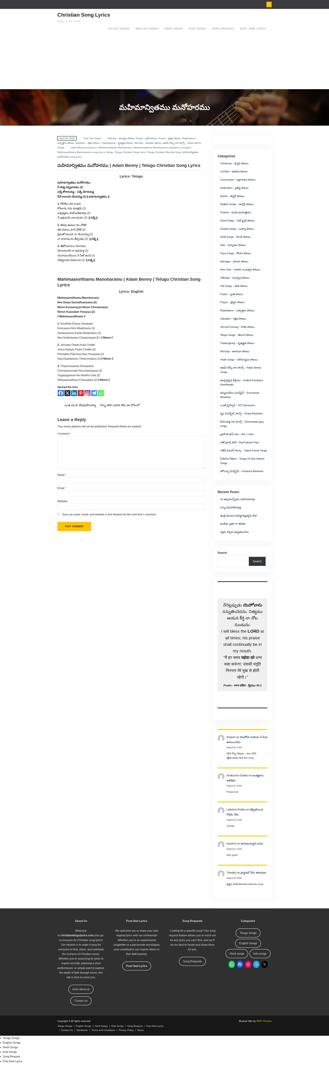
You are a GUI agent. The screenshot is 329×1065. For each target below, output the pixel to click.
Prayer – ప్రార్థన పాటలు (232, 302)
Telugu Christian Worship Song (164, 152)
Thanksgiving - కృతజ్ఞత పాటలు (117, 143)
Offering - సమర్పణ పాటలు (121, 138)
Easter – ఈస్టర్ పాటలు (232, 196)
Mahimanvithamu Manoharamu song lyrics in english (162, 147)
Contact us (81, 1000)
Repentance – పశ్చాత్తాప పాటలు (237, 310)
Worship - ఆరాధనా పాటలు (147, 143)
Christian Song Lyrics (83, 15)
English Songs (147, 28)
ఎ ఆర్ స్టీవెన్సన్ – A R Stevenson (237, 405)
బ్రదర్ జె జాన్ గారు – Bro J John (237, 434)
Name (61, 474)
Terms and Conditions (103, 1030)
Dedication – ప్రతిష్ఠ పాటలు (234, 187)
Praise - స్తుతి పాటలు (146, 138)
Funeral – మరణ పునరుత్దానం (235, 212)
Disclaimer (82, 1030)
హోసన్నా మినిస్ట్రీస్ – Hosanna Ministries (242, 471)
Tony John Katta (92, 138)
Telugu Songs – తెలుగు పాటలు (236, 334)
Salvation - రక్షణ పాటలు (87, 143)
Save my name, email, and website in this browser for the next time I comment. (109, 514)
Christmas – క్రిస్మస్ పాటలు (234, 163)
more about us (81, 989)
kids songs (259, 953)
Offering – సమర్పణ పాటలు (234, 277)
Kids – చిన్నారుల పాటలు (233, 245)
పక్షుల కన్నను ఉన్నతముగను (234, 531)
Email (61, 488)
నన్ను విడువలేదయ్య (230, 507)
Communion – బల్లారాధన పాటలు (237, 179)
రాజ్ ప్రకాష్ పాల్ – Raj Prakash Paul (239, 442)
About (140, 1030)
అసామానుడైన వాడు (252, 843)
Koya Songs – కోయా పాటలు (235, 253)
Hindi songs (237, 953)
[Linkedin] (74, 393)
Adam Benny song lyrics (84, 147)
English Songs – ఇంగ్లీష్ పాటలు (237, 204)
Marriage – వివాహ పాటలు (234, 261)
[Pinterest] (81, 393)
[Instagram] (87, 393)
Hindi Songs (173, 28)
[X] (67, 393)
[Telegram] (94, 393)
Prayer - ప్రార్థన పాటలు (170, 138)
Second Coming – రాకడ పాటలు (237, 326)
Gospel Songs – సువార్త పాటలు (237, 228)
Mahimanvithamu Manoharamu (115, 147)
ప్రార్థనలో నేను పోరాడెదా (253, 872)
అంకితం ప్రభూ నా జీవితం (233, 523)
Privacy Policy (126, 1030)
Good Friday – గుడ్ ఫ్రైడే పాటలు (237, 220)
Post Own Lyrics (253, 28)
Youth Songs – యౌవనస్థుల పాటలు (239, 359)
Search (222, 552)
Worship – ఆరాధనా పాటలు (234, 351)
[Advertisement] (164, 63)
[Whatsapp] (101, 393)
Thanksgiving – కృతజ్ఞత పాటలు (237, 343)
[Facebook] (61, 393)
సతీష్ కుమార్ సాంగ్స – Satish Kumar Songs (243, 450)
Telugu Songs (119, 28)
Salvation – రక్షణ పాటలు (233, 318)
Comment (64, 433)
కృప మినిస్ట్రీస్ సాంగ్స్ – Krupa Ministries (241, 413)
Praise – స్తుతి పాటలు (231, 294)
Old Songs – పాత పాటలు (233, 285)
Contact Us (67, 1030)
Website (62, 501)
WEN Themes (264, 1021)
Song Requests (192, 961)
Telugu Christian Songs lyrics (130, 152)
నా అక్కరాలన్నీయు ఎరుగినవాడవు (237, 499)
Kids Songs (197, 28)
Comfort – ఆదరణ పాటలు (234, 171)
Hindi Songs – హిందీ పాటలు (235, 236)
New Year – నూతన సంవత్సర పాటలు (240, 269)
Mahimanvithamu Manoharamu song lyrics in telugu (85, 152)
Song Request (223, 28)
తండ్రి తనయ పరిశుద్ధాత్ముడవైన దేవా (238, 515)
